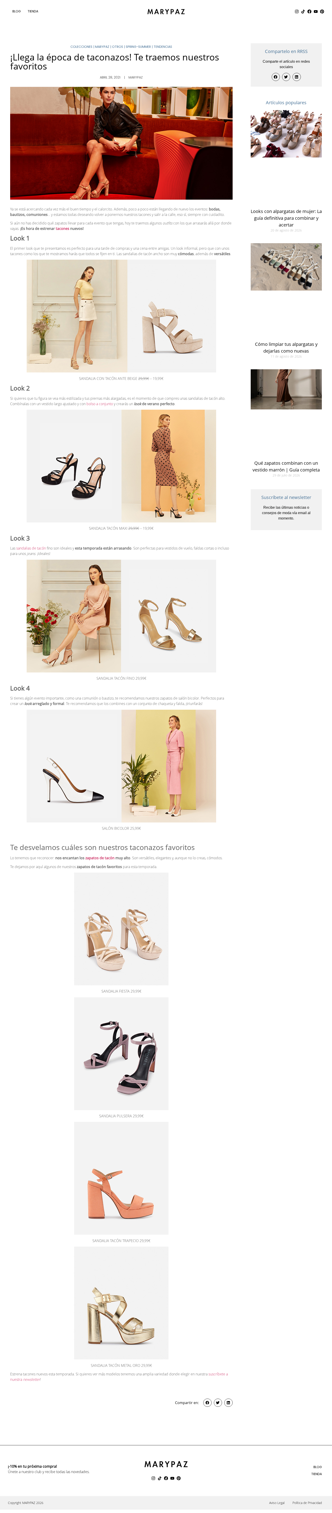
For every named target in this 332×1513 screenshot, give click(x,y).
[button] (207, 1403)
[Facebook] (309, 11)
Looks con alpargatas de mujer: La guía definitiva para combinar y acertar (286, 218)
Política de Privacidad (307, 1503)
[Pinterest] (322, 11)
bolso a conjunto (100, 403)
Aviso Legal (277, 1503)
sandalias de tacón (31, 548)
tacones (62, 228)
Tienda (33, 11)
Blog (16, 11)
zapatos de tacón (99, 857)
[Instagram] (297, 11)
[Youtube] (316, 11)
